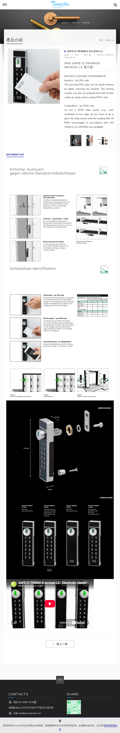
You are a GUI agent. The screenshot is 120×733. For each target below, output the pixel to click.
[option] (33, 76)
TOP (60, 679)
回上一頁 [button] (62, 644)
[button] (66, 140)
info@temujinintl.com (30, 713)
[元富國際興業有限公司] (60, 4)
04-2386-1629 (26, 702)
